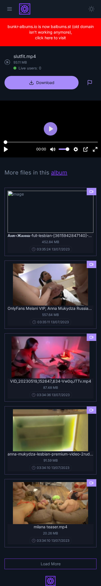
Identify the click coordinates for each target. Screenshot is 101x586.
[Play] (5, 149)
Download (45, 82)
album (59, 172)
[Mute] (52, 149)
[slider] (51, 142)
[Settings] (75, 149)
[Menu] (9, 9)
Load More (51, 563)
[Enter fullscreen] (95, 149)
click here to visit (50, 37)
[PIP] (85, 149)
